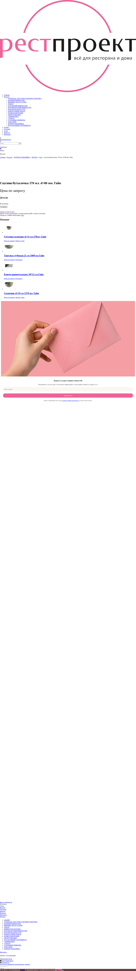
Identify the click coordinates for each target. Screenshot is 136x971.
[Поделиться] (5, 966)
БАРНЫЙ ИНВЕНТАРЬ (16, 100)
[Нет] (63, 970)
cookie (22, 970)
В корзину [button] (19, 260)
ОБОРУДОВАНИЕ (14, 115)
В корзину (4, 207)
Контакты (7, 134)
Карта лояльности (6, 902)
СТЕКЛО (11, 118)
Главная (6, 95)
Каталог (6, 97)
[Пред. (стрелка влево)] (1, 968)
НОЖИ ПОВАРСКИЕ (15, 113)
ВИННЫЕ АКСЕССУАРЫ (17, 102)
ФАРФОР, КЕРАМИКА (16, 124)
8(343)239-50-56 (5, 140)
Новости (7, 133)
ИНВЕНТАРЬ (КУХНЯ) (12, 929)
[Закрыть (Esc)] (7, 966)
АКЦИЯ (7, 920)
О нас (6, 131)
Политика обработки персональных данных (15, 964)
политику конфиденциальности (70, 400)
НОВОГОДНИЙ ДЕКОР (16, 111)
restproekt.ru (5, 962)
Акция (6, 127)
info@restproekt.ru (7, 961)
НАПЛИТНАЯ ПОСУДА (16, 109)
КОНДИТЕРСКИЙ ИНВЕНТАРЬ (19, 107)
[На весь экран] (3, 966)
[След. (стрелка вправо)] (3, 968)
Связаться (3, 147)
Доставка (7, 129)
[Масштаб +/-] (1, 966)
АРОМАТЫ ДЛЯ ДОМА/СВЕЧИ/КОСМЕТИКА (25, 98)
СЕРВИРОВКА (13, 116)
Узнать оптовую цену (7, 212)
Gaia (40, 157)
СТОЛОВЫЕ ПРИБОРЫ (16, 120)
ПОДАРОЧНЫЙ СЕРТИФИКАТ (19, 125)
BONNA (35, 157)
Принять (58, 970)
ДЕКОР (10, 104)
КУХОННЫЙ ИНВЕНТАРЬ (17, 106)
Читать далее (20, 241)
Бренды (2, 911)
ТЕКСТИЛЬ (12, 122)
